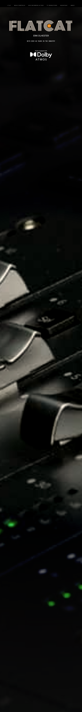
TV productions (52, 5)
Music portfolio (19, 5)
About (73, 5)
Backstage (63, 5)
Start (9, 5)
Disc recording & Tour (36, 5)
